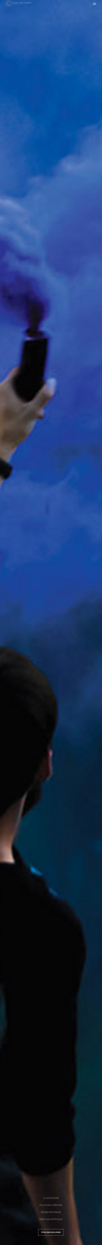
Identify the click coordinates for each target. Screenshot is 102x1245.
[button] (94, 3)
